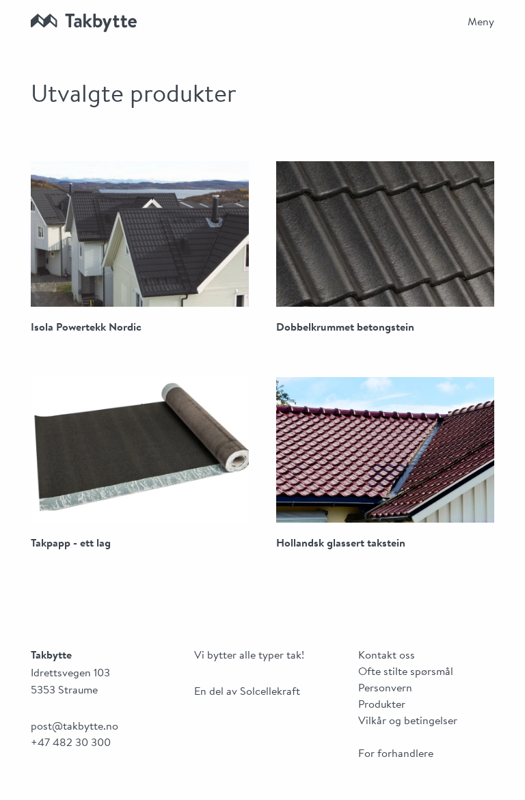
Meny (481, 22)
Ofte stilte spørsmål (405, 672)
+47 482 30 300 (71, 743)
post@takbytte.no (74, 726)
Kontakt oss (386, 655)
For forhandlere (395, 754)
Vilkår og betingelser (407, 721)
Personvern (385, 688)
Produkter (381, 705)
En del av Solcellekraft (247, 692)
